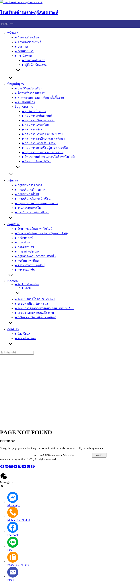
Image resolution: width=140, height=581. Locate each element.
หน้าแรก (12, 32)
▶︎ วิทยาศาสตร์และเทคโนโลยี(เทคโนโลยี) (48, 156)
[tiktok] (28, 467)
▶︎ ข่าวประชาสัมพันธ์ (28, 42)
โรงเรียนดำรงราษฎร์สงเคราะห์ (29, 12)
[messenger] (15, 467)
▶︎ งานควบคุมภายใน (28, 207)
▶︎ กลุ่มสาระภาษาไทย (36, 124)
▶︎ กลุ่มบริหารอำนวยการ (30, 189)
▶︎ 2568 (26, 287)
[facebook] (2, 467)
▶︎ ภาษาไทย (22, 242)
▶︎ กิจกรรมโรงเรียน (27, 37)
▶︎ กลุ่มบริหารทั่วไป (27, 194)
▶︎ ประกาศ (21, 46)
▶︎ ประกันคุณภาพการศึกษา (32, 212)
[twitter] (11, 467)
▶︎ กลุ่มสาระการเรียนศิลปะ (39, 143)
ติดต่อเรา (13, 329)
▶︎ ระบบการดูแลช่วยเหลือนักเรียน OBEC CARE (44, 308)
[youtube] (24, 467)
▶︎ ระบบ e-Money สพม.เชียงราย (34, 312)
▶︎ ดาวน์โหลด (23, 55)
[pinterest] (33, 467)
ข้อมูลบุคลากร (24, 106)
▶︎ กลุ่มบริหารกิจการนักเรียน (32, 198)
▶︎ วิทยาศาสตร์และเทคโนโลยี (33, 228)
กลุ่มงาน (12, 180)
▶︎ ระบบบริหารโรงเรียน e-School (35, 299)
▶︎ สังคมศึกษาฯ (24, 247)
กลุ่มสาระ (13, 224)
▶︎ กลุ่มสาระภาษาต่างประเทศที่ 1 (42, 134)
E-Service (13, 280)
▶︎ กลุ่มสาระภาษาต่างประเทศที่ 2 (42, 152)
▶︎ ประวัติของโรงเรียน (28, 88)
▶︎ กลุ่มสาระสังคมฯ (34, 129)
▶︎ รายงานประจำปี (33, 60)
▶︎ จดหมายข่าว (24, 51)
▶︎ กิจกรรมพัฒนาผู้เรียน (36, 161)
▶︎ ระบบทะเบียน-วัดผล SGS (31, 303)
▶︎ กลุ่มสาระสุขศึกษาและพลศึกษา (43, 138)
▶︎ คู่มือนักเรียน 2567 (34, 64)
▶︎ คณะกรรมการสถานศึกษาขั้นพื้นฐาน (39, 97)
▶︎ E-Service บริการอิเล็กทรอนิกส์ (35, 317)
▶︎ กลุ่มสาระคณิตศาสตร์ (37, 115)
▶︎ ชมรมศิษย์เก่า (25, 102)
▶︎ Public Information (27, 284)
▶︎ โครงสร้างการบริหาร (30, 93)
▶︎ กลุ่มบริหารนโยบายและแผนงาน (36, 203)
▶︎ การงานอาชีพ (25, 269)
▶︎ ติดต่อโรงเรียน (25, 338)
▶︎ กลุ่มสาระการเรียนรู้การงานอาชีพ (45, 147)
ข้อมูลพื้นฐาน (15, 83)
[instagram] (20, 467)
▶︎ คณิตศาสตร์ (24, 237)
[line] (6, 467)
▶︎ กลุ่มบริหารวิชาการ (28, 185)
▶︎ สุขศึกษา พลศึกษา (27, 260)
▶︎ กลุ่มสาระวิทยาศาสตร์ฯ (38, 120)
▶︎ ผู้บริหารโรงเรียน (34, 111)
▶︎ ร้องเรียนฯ (22, 333)
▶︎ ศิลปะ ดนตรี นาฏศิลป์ (29, 265)
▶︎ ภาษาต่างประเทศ (27, 251)
